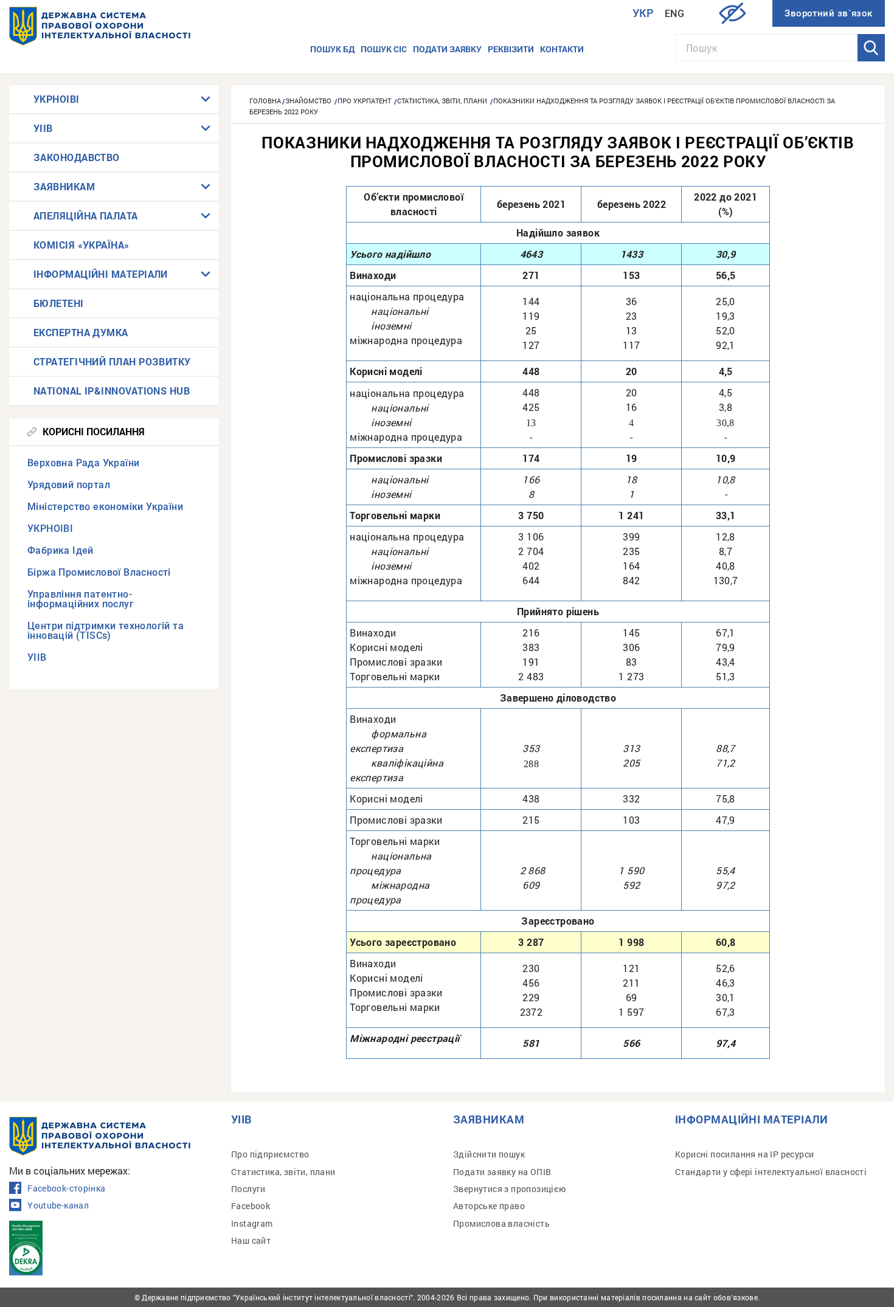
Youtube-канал (58, 1205)
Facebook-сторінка (66, 1188)
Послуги (248, 1189)
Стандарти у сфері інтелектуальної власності (771, 1172)
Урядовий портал (68, 485)
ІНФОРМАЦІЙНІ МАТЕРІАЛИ (100, 273)
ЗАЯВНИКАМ (64, 186)
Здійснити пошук (489, 1154)
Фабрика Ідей (60, 550)
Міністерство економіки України (105, 506)
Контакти (562, 49)
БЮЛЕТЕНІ (58, 303)
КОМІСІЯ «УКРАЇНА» (81, 244)
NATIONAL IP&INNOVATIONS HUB (111, 390)
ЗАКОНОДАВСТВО (76, 157)
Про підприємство (270, 1154)
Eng (674, 13)
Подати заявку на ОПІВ (502, 1172)
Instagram (252, 1223)
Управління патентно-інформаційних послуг (80, 599)
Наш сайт (251, 1240)
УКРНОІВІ (56, 98)
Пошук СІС (384, 49)
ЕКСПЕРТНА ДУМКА (80, 332)
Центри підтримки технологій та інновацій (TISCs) (105, 630)
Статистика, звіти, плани (283, 1172)
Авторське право (489, 1206)
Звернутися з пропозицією (509, 1189)
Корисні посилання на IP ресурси (744, 1154)
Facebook (250, 1206)
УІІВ (43, 128)
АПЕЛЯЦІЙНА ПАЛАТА (85, 215)
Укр (643, 13)
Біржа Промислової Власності (99, 572)
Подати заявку (447, 49)
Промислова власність (501, 1223)
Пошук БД (332, 49)
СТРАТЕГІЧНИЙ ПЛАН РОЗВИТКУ (112, 361)
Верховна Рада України (83, 463)
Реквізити (511, 49)
